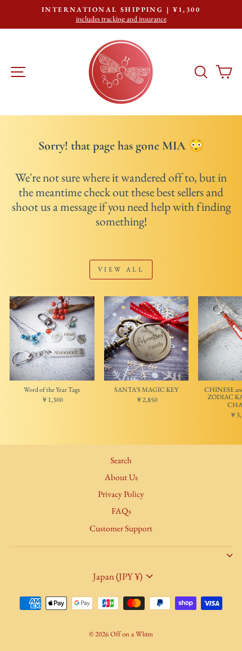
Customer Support (121, 528)
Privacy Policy (121, 494)
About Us (121, 477)
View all (121, 269)
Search (121, 460)
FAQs (121, 511)
